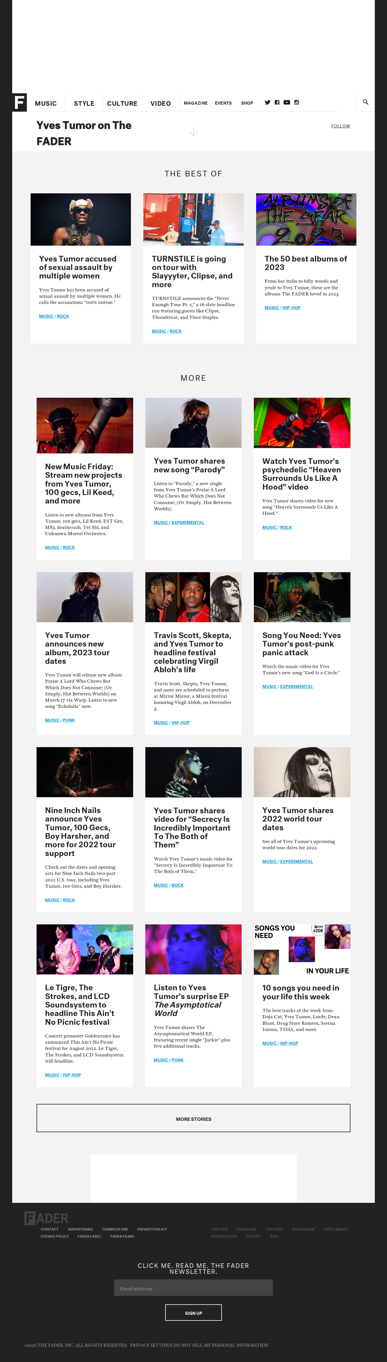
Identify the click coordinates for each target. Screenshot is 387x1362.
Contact (50, 1228)
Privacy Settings (151, 1345)
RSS (274, 1235)
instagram (296, 102)
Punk (69, 719)
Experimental (188, 521)
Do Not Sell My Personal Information (220, 1345)
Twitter (268, 102)
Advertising (80, 1228)
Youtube (274, 1228)
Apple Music (336, 1228)
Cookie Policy (55, 1235)
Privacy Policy (152, 1228)
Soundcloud (224, 1235)
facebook (277, 102)
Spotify (253, 1235)
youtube (287, 102)
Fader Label (89, 1235)
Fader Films (122, 1235)
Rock (63, 315)
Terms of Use (115, 1228)
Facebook (247, 1228)
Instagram (303, 1228)
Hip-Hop (291, 307)
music (46, 315)
